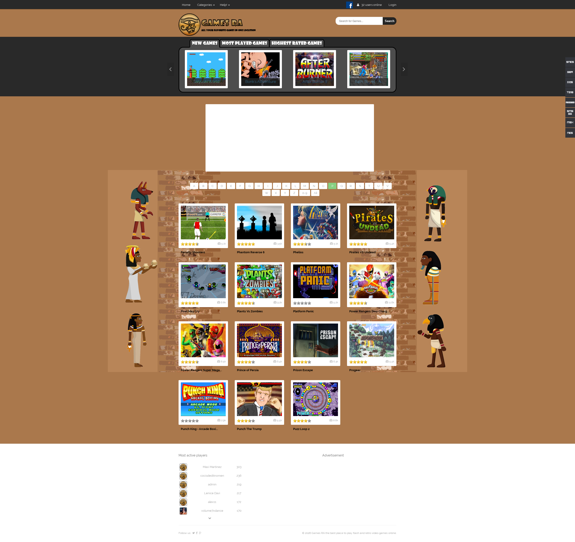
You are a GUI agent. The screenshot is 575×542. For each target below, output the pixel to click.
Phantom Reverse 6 (251, 252)
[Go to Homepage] (217, 33)
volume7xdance (212, 510)
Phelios (298, 252)
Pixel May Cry (190, 311)
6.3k (335, 361)
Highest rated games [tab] (297, 43)
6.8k (223, 302)
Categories (204, 5)
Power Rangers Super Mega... (201, 370)
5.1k (223, 243)
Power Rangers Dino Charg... (369, 311)
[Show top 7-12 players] (210, 518)
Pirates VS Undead (362, 252)
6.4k (279, 361)
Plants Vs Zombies (250, 311)
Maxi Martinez (212, 467)
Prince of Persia (248, 370)
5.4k (391, 243)
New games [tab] (204, 43)
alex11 (212, 502)
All (315, 193)
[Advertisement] (290, 137)
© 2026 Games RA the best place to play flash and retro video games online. (349, 533)
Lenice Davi (212, 493)
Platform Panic (303, 311)
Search (389, 21)
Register (394, 5)
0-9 (304, 193)
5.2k (335, 302)
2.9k (223, 420)
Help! (223, 5)
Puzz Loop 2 (301, 429)
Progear (354, 370)
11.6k (391, 302)
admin (212, 484)
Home (186, 5)
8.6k (335, 420)
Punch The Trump (249, 429)
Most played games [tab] (244, 43)
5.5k (279, 420)
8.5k (223, 361)
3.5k (279, 243)
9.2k (279, 302)
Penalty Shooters (193, 252)
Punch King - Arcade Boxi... (199, 429)
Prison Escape (303, 370)
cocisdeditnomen (212, 475)
